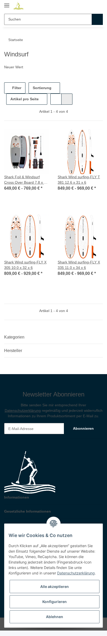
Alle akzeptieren (54, 586)
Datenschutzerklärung (23, 410)
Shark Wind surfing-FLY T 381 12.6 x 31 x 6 (79, 179)
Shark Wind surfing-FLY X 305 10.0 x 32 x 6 (25, 265)
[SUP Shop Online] (19, 6)
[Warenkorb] (98, 6)
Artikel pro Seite (24, 99)
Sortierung (42, 88)
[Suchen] (97, 19)
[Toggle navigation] (6, 3)
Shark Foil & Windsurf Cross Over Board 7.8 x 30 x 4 (26, 180)
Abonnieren (83, 428)
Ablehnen (54, 616)
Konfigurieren (54, 601)
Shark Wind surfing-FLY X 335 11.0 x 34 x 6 (79, 265)
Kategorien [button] (14, 337)
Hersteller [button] (13, 350)
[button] (89, 6)
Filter (16, 88)
